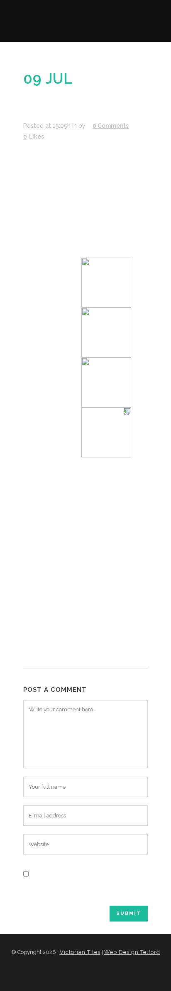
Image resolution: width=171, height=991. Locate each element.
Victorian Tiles (80, 952)
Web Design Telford (132, 952)
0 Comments (111, 125)
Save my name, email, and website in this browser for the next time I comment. (84, 889)
